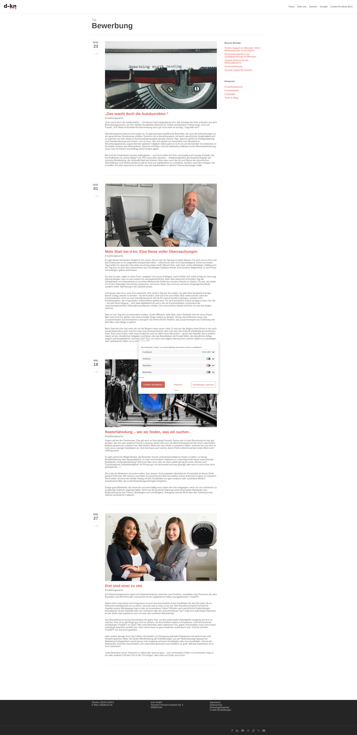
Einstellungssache (114, 118)
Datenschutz (216, 705)
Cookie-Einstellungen (220, 710)
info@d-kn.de (106, 705)
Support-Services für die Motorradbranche (236, 61)
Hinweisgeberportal (219, 707)
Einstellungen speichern (203, 384)
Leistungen (230, 94)
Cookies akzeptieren (153, 384)
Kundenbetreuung (233, 66)
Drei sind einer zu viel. (124, 586)
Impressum (215, 702)
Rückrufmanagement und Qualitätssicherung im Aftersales (240, 55)
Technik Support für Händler (238, 70)
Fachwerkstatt (231, 90)
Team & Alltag (231, 98)
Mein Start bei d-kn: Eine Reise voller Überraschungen (152, 251)
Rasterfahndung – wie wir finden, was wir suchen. (147, 432)
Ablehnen (178, 384)
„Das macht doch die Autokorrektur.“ (136, 114)
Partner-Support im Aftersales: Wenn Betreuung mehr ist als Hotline (242, 49)
